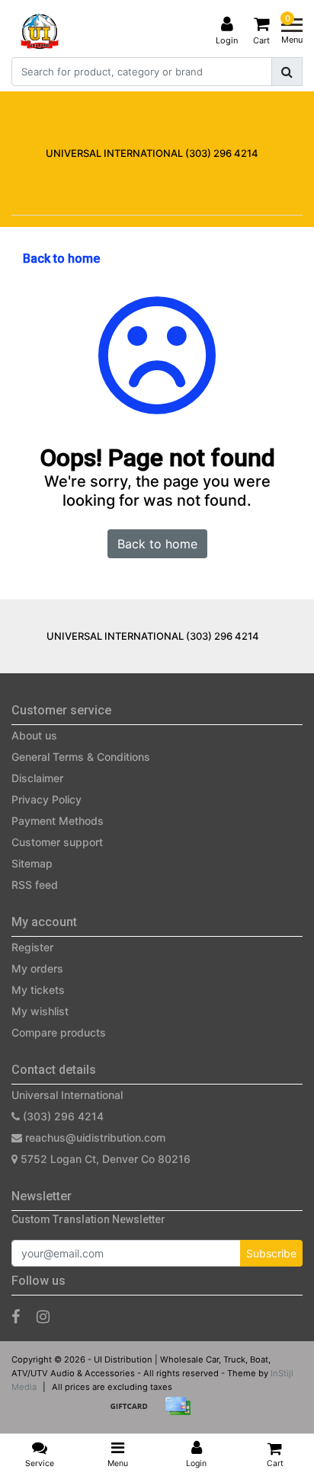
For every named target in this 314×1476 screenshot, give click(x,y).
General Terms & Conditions (80, 756)
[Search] (287, 71)
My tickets (38, 989)
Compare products (58, 1032)
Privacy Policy (46, 799)
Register (32, 947)
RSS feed (34, 884)
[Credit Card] (181, 1413)
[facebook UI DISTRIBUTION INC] (15, 1317)
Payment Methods (57, 820)
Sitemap (32, 863)
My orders (37, 968)
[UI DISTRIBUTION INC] (39, 31)
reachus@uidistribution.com (95, 1137)
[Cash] (134, 1413)
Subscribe (271, 1253)
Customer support (57, 841)
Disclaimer (37, 778)
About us (34, 735)
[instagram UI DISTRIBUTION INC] (43, 1317)
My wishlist (40, 1011)
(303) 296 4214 (62, 1116)
